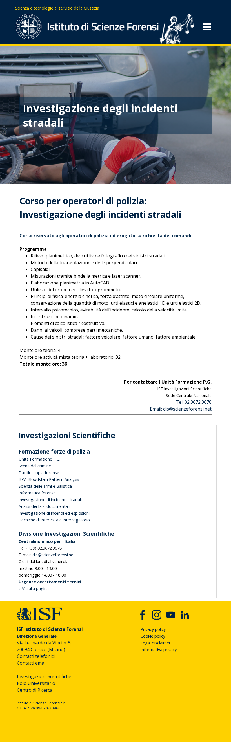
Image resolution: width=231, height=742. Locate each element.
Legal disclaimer (156, 642)
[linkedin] (185, 615)
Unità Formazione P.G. (39, 459)
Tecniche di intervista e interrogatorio (54, 520)
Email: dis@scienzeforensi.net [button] (181, 409)
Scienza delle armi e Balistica (45, 486)
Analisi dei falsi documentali (44, 506)
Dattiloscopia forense (39, 472)
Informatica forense (37, 493)
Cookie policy (153, 636)
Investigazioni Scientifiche (44, 676)
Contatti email (31, 663)
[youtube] (171, 615)
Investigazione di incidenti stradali (50, 499)
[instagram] (157, 615)
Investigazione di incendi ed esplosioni (54, 513)
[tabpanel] (67, 8)
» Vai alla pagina (34, 588)
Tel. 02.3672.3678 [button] (194, 402)
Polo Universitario (36, 683)
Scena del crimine (35, 465)
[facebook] (143, 615)
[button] (47, 555)
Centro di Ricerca (34, 690)
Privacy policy (153, 629)
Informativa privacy (159, 649)
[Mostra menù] (207, 27)
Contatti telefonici (36, 656)
